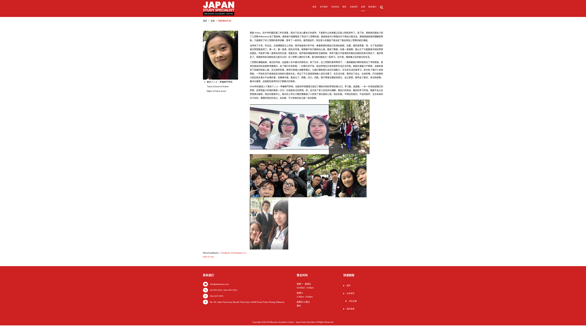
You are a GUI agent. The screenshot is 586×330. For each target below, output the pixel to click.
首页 (315, 7)
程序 (344, 7)
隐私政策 (350, 309)
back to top (208, 256)
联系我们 (372, 7)
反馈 (363, 7)
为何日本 (335, 7)
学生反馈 (353, 301)
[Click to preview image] (220, 55)
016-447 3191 (216, 296)
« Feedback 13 (227, 252)
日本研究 (350, 293)
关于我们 (324, 7)
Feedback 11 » (240, 252)
